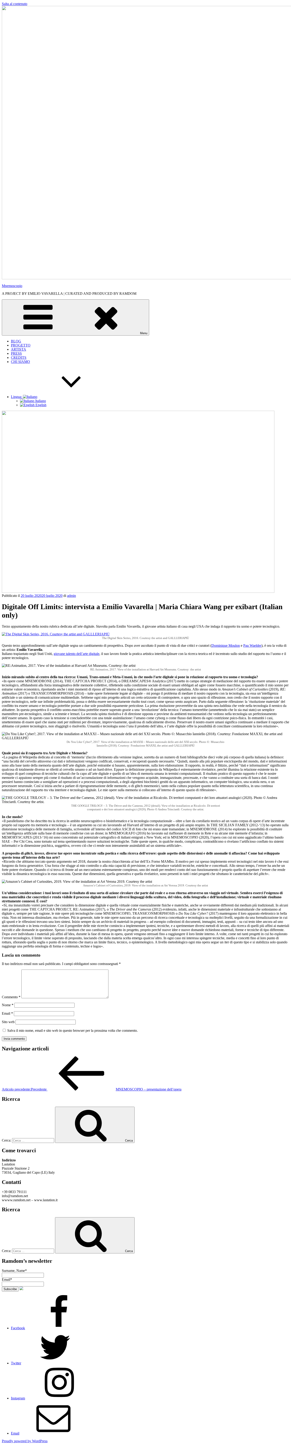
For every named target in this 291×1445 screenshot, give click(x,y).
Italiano (40, 401)
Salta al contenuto (14, 4)
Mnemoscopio (12, 286)
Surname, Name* (14, 1271)
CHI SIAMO (20, 362)
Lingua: (17, 397)
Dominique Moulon (225, 645)
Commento (11, 997)
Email (7, 1013)
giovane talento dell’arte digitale (76, 654)
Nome (7, 1005)
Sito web (8, 1022)
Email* (7, 1279)
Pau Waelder (252, 645)
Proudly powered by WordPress (25, 1441)
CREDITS (18, 357)
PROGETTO (20, 345)
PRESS (16, 353)
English (40, 405)
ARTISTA (18, 349)
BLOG (16, 341)
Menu (143, 333)
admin (71, 596)
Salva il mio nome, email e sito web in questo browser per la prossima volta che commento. (72, 1030)
